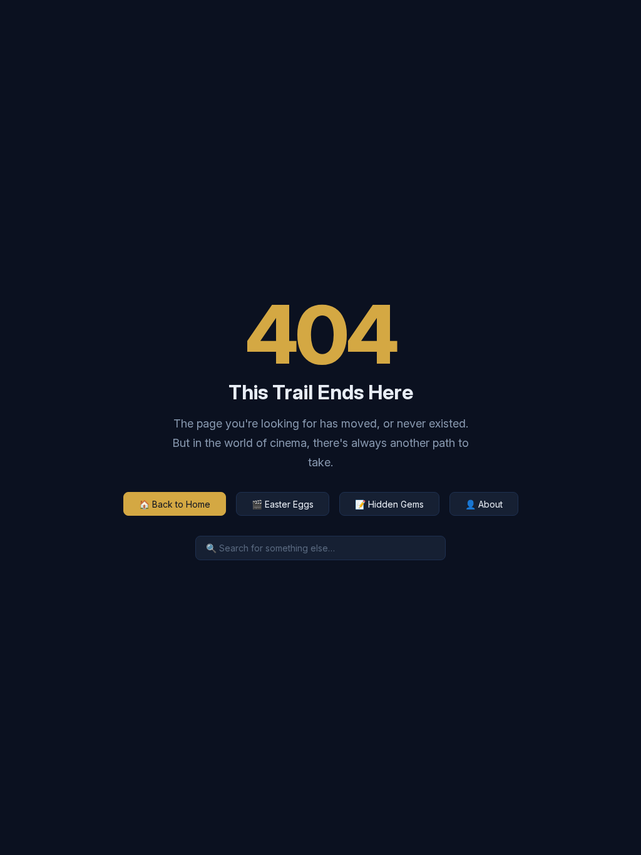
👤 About (484, 504)
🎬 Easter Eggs (283, 504)
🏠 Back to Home (174, 504)
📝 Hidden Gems (389, 504)
